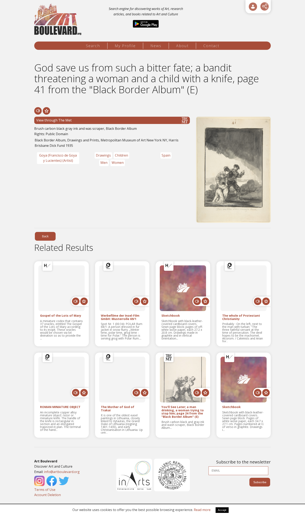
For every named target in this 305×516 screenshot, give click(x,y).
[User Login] (253, 6)
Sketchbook (170, 315)
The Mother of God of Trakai (117, 408)
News (155, 45)
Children (121, 155)
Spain (166, 155)
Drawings (103, 155)
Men (103, 162)
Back (45, 236)
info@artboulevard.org (62, 471)
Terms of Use (44, 489)
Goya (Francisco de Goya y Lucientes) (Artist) (58, 158)
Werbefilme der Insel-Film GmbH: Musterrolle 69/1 (120, 317)
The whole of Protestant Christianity (241, 317)
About (182, 45)
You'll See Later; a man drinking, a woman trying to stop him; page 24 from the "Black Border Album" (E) (182, 411)
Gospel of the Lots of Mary (60, 315)
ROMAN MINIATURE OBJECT (60, 407)
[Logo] (58, 19)
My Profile (125, 45)
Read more (202, 509)
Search (93, 45)
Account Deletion (47, 495)
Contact (211, 45)
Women (118, 162)
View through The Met (54, 120)
